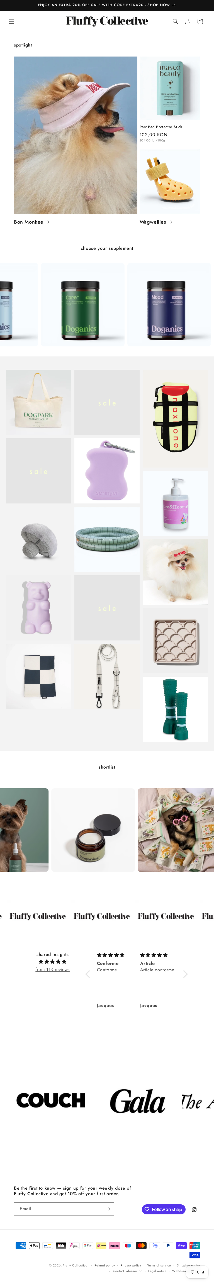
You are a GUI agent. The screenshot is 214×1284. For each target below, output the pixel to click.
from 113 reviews (52, 969)
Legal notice (157, 1271)
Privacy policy (131, 1265)
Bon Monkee (28, 222)
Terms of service (159, 1265)
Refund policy (104, 1265)
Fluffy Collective (75, 1265)
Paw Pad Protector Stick (161, 127)
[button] (12, 21)
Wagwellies (153, 222)
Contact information (127, 1271)
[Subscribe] (108, 1208)
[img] (52, 962)
